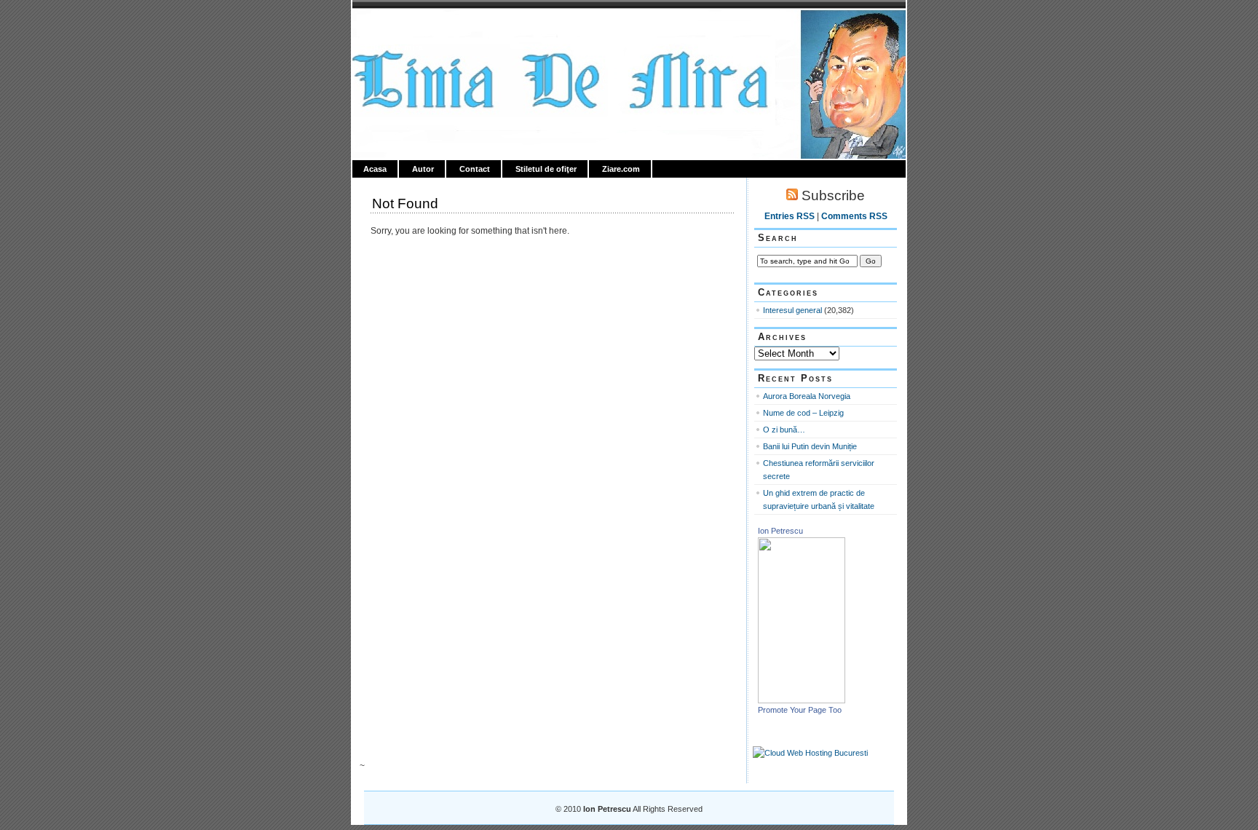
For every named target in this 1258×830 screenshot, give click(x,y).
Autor (423, 169)
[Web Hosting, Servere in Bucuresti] (810, 752)
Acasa (375, 169)
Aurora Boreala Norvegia (806, 396)
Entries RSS (789, 216)
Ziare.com (621, 169)
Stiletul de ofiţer (546, 169)
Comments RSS (854, 216)
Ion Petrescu (415, 27)
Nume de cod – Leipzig (803, 412)
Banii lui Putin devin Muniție (810, 446)
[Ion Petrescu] (801, 700)
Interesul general (792, 310)
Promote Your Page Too (800, 710)
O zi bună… (784, 429)
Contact (474, 169)
